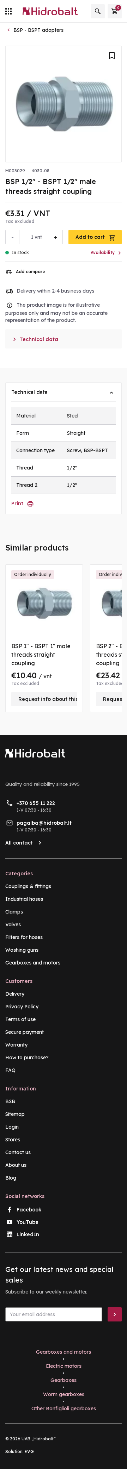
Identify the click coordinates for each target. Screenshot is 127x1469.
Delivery (14, 994)
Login (12, 1127)
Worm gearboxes (63, 1394)
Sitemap (15, 1114)
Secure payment (24, 1032)
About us (15, 1165)
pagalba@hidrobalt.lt (44, 823)
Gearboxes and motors (32, 963)
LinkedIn (28, 1234)
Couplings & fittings (28, 886)
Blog (10, 1178)
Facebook (29, 1209)
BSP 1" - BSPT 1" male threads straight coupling (41, 655)
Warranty (16, 1045)
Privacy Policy (21, 1006)
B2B (10, 1101)
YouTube (27, 1222)
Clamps (14, 912)
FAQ (10, 1070)
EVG (29, 1451)
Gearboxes (63, 1380)
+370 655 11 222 (36, 803)
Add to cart (90, 237)
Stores (12, 1139)
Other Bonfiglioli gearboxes (63, 1408)
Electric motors (63, 1366)
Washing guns (21, 950)
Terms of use (20, 1019)
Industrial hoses (24, 899)
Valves (13, 924)
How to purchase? (27, 1057)
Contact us (18, 1152)
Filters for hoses (24, 937)
